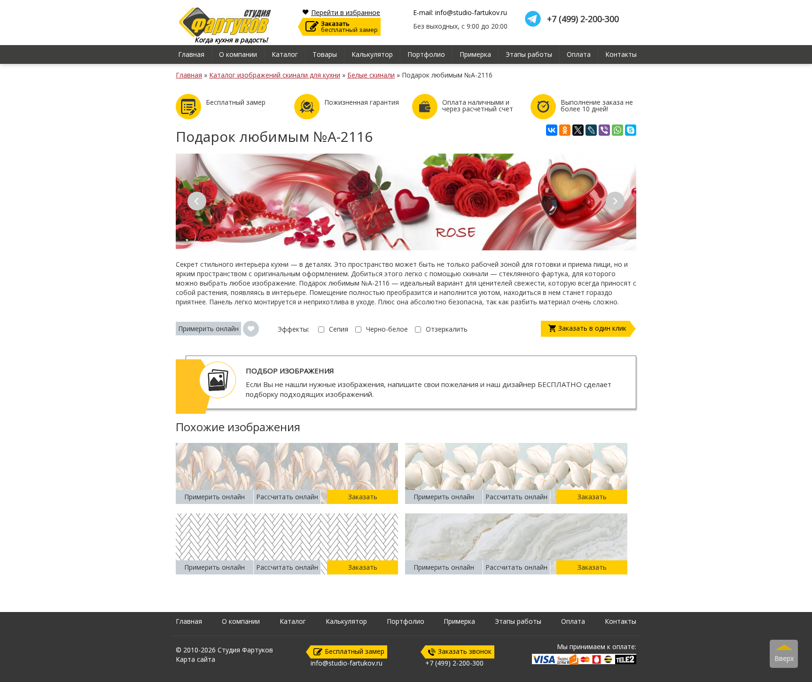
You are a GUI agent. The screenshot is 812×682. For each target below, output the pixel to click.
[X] (578, 130)
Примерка (475, 54)
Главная (191, 54)
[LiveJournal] (591, 130)
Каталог (285, 54)
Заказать (362, 496)
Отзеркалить (447, 329)
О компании (238, 54)
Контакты (621, 54)
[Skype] (630, 130)
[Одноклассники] (564, 130)
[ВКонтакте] (551, 130)
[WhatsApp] (617, 130)
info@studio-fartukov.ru (347, 663)
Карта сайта (195, 659)
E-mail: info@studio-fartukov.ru (460, 12)
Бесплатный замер (354, 651)
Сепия (338, 329)
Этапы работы (529, 54)
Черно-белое (387, 329)
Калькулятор (372, 54)
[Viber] (604, 130)
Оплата (579, 54)
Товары (324, 54)
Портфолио (426, 54)
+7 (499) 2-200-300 (583, 19)
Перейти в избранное (345, 12)
